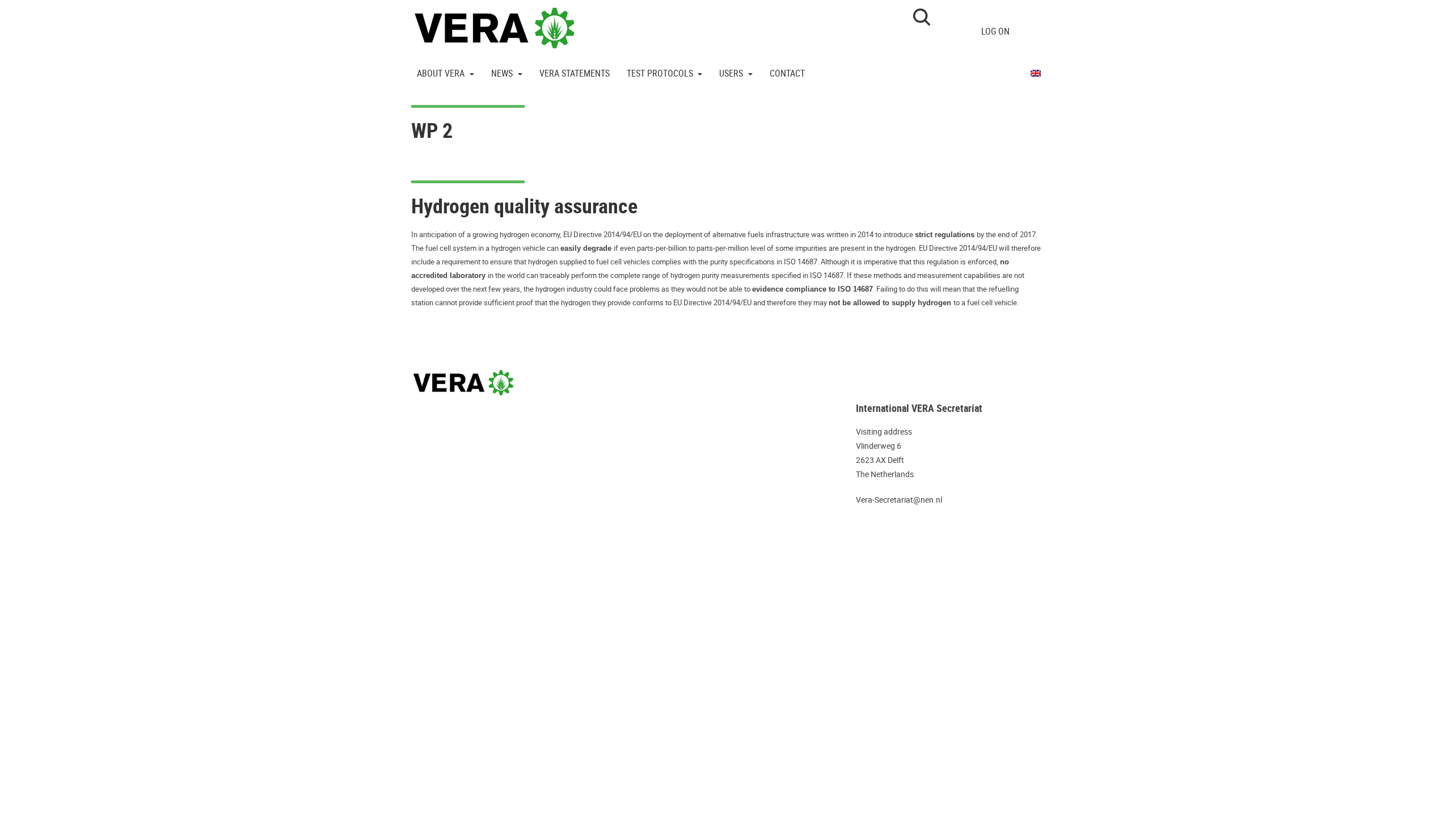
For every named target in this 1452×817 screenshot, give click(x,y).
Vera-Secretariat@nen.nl (899, 499)
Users (732, 73)
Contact (787, 73)
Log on (995, 31)
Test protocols (661, 73)
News (503, 73)
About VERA (442, 73)
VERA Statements (574, 73)
